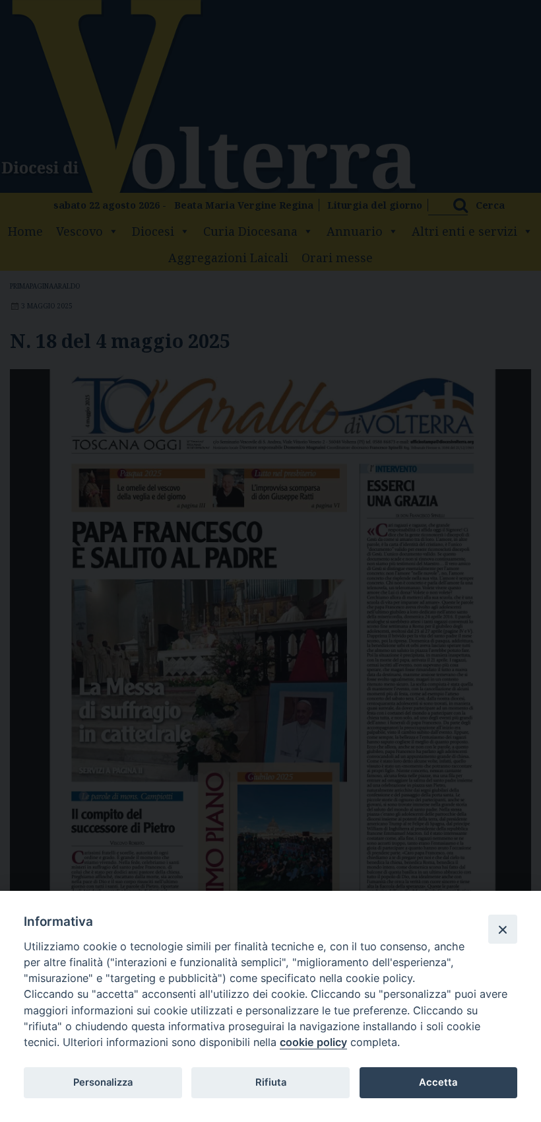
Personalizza (103, 1082)
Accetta (438, 1082)
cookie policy (313, 1042)
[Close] (502, 929)
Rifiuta (270, 1082)
